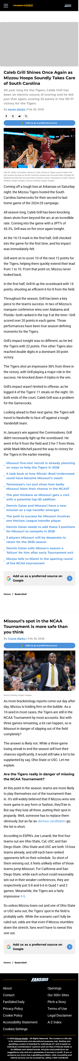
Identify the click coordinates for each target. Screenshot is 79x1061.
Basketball (21, 594)
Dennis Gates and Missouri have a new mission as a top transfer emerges (36, 508)
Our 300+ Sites (58, 995)
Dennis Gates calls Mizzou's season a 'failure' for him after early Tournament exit (39, 550)
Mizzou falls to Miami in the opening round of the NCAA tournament (39, 561)
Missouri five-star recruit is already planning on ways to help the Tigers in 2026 (40, 465)
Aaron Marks (16, 109)
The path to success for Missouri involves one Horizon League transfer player (38, 518)
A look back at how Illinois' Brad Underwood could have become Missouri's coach (40, 476)
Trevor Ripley (17, 638)
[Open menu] (6, 5)
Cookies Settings (15, 1029)
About (7, 988)
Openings (54, 988)
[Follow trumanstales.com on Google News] (69, 578)
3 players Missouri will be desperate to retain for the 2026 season (36, 540)
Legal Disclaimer (60, 1015)
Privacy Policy (13, 1009)
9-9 (22, 896)
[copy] (26, 116)
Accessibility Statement (20, 1022)
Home (7, 594)
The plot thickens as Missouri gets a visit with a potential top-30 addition (37, 497)
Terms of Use (57, 1009)
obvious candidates (51, 821)
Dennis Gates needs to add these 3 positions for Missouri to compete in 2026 (40, 529)
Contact (9, 995)
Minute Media (21, 1038)
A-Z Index (55, 1022)
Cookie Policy (12, 1015)
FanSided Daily (14, 1002)
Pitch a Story (57, 1002)
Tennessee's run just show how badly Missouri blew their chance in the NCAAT (37, 486)
